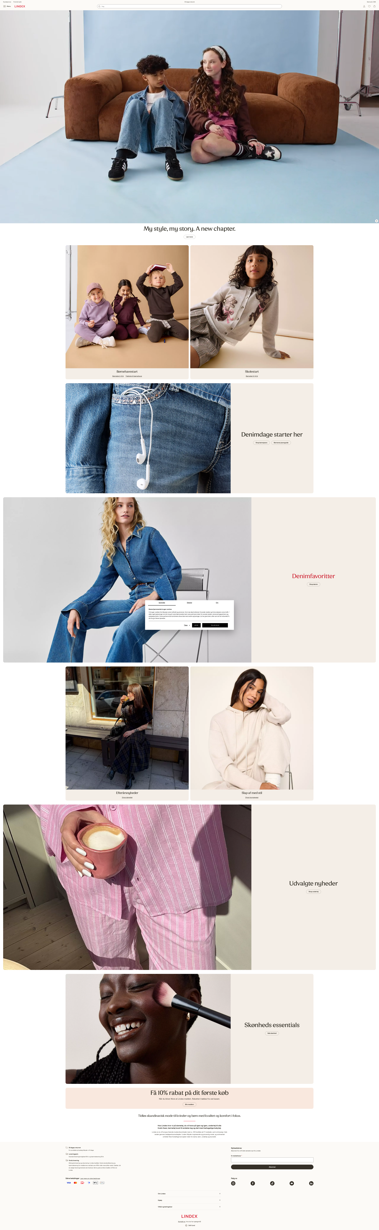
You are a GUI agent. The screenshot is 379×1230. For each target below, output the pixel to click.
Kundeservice (7, 2)
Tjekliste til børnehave (134, 376)
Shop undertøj (313, 892)
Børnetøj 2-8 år (118, 376)
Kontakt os (181, 1222)
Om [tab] (217, 603)
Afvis (196, 625)
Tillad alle (215, 625)
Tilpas (186, 625)
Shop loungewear (251, 797)
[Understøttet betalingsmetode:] (148, 1183)
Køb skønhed (272, 1033)
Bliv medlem (189, 1104)
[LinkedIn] (311, 1183)
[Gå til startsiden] (20, 6)
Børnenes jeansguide (281, 443)
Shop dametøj (127, 797)
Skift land (191, 1225)
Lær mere (189, 237)
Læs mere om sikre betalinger (90, 1178)
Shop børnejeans (261, 443)
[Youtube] (292, 1183)
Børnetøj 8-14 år (252, 376)
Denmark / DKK (371, 2)
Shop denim (313, 584)
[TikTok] (272, 1183)
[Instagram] (233, 1183)
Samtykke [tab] (162, 603)
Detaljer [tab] (189, 603)
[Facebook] (253, 1183)
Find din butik (17, 2)
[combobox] (189, 6)
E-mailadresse (236, 1156)
